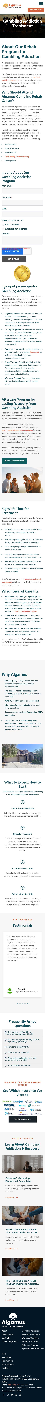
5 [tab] (27, 1003)
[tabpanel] (22, 964)
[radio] (22, 224)
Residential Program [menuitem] (31, 1334)
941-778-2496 (36, 10)
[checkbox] (22, 227)
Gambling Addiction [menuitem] (30, 1331)
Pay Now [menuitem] (5, 1368)
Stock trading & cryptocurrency (17, 157)
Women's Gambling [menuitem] (30, 1338)
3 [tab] (22, 1003)
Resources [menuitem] (6, 1357)
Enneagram (34, 352)
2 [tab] (20, 1003)
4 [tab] (25, 1003)
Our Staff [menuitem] (6, 1338)
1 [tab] (17, 1003)
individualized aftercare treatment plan (17, 430)
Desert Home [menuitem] (7, 1334)
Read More (9, 1198)
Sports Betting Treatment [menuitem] (33, 1348)
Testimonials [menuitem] (7, 1361)
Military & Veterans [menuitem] (30, 1341)
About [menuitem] (4, 1331)
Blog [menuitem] (4, 1354)
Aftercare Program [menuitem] (30, 1345)
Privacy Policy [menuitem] (8, 1364)
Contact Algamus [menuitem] (9, 1341)
